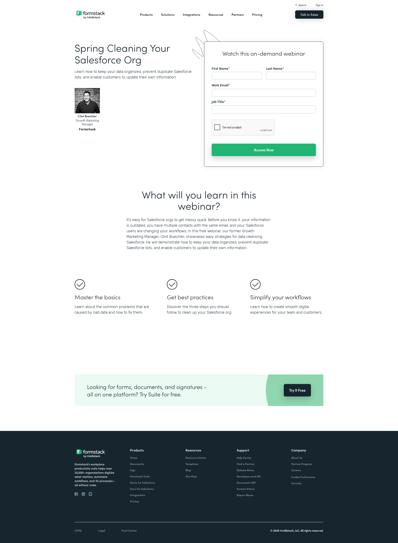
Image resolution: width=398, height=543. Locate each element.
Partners (238, 14)
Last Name (275, 68)
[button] (146, 14)
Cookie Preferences (303, 477)
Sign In (319, 5)
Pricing (257, 14)
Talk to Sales (309, 14)
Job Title (219, 101)
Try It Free (297, 390)
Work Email (221, 85)
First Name (221, 68)
